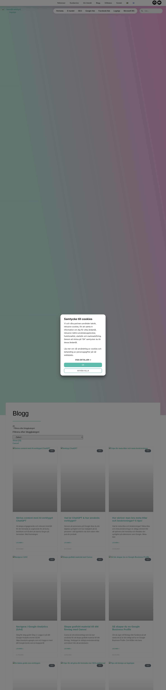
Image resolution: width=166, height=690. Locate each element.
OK (83, 365)
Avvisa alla (83, 370)
